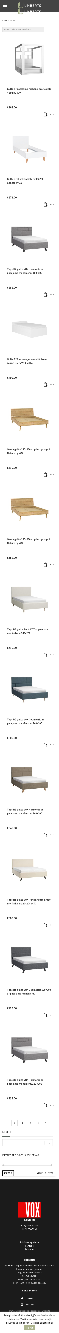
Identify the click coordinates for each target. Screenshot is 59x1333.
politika (29, 1242)
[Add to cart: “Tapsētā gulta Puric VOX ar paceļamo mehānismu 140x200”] (45, 655)
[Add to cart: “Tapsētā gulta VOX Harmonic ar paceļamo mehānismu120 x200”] (45, 1105)
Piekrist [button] (29, 1327)
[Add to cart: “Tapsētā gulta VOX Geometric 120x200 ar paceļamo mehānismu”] (45, 1015)
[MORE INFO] (52, 114)
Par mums (30, 1249)
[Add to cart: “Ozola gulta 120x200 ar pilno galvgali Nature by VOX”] (45, 475)
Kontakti (29, 1245)
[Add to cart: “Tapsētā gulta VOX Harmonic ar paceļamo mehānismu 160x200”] (45, 295)
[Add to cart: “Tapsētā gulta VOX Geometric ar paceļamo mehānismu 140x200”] (45, 745)
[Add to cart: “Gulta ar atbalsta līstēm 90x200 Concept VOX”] (45, 204)
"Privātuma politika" (15, 1322)
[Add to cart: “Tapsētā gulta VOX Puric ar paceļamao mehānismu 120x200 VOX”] (45, 925)
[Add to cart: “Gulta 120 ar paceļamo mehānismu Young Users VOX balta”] (45, 385)
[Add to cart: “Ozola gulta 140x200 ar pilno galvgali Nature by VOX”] (45, 565)
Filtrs (8, 1173)
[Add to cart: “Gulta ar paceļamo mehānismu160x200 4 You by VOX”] (45, 114)
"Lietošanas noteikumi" (41, 1322)
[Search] (49, 1142)
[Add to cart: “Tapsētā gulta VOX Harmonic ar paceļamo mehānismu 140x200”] (45, 835)
